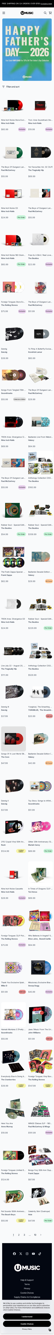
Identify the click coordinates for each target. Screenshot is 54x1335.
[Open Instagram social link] (27, 1254)
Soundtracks (6, 393)
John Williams (34, 1033)
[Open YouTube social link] (33, 1254)
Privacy (27, 1288)
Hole (30, 1214)
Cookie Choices (27, 1293)
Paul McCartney (8, 170)
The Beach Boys (8, 1214)
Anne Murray (7, 1126)
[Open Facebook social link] (14, 1254)
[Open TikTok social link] (40, 1254)
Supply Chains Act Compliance (27, 1297)
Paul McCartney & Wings (39, 1126)
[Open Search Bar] (45, 12)
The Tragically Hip (36, 170)
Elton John (33, 939)
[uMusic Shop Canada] (27, 13)
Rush (3, 845)
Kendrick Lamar (35, 352)
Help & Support (27, 1280)
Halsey (31, 440)
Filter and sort (12, 86)
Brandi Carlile (45, 939)
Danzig (4, 352)
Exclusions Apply (46, 4)
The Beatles (33, 258)
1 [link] (13, 1234)
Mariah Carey (34, 845)
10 (35, 1234)
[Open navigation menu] (3, 13)
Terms (27, 1284)
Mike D (4, 986)
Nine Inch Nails (7, 123)
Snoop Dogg (33, 986)
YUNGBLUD (33, 710)
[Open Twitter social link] (21, 1254)
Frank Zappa (6, 575)
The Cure (5, 757)
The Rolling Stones (9, 305)
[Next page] (41, 1235)
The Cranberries (8, 1080)
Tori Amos (32, 892)
